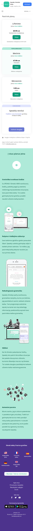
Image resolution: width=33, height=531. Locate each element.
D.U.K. (16, 489)
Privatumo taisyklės (16, 485)
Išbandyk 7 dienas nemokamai (16, 474)
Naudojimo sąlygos (16, 487)
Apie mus (16, 483)
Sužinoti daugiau (16, 129)
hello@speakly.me (11, 144)
